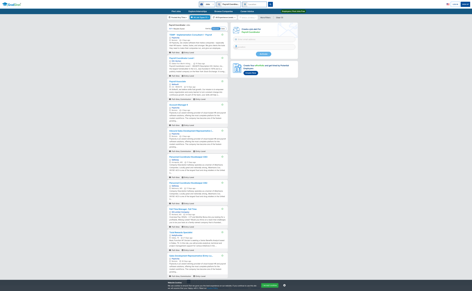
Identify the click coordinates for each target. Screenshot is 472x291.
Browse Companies (223, 11)
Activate (263, 54)
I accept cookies (270, 285)
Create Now (250, 73)
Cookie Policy (212, 288)
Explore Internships (198, 11)
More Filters (265, 17)
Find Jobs (176, 11)
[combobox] (207, 4)
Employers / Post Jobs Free (293, 11)
